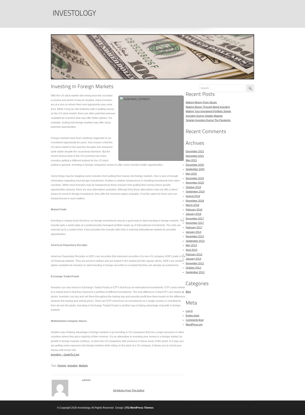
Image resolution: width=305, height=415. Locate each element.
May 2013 (191, 245)
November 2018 (195, 200)
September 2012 (195, 272)
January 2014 (193, 232)
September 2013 (195, 241)
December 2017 (195, 218)
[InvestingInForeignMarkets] (82, 86)
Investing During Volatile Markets (204, 115)
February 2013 (194, 254)
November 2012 (195, 263)
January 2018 (193, 214)
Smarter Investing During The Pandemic (208, 120)
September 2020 (195, 169)
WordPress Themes (142, 407)
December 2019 (195, 178)
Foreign (61, 365)
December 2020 (195, 164)
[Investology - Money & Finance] (74, 13)
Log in (189, 311)
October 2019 (193, 187)
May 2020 (191, 173)
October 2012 (193, 267)
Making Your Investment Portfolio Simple (208, 111)
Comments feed (195, 320)
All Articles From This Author (128, 390)
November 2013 (195, 236)
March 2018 (192, 205)
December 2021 (195, 151)
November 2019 (195, 182)
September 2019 (195, 191)
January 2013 (193, 258)
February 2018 (194, 209)
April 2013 (191, 249)
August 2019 (193, 196)
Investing (72, 365)
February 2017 (194, 227)
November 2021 (195, 156)
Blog (188, 291)
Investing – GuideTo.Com (65, 354)
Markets (83, 365)
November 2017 (195, 222)
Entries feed (192, 315)
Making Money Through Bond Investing (208, 107)
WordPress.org (194, 324)
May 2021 (191, 160)
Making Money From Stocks (201, 102)
